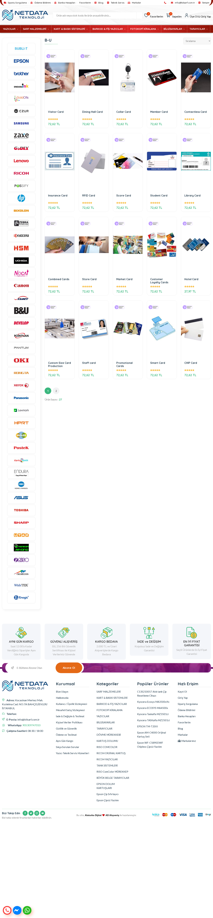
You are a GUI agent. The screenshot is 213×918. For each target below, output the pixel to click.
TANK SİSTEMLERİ (107, 765)
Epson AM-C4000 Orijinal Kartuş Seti (151, 734)
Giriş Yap (183, 697)
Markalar (136, 3)
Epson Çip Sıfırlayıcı (107, 794)
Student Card (158, 195)
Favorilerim (85, 3)
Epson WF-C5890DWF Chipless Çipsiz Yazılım (150, 744)
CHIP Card (190, 363)
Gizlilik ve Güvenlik (66, 728)
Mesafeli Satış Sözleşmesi (70, 710)
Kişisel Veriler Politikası (69, 722)
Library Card (192, 195)
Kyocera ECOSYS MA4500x (152, 707)
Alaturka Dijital (93, 815)
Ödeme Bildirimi (42, 3)
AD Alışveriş (112, 815)
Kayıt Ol (182, 691)
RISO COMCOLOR (107, 746)
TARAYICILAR (198, 28)
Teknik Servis (117, 3)
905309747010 (31, 725)
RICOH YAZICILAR (107, 759)
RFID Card (88, 195)
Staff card (89, 363)
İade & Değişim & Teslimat (70, 716)
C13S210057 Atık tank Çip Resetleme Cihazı (152, 693)
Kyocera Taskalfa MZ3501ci (153, 714)
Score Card (123, 195)
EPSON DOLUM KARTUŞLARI (106, 785)
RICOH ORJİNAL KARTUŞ (111, 753)
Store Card (89, 279)
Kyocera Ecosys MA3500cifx (153, 701)
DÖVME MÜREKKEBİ (109, 734)
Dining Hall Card (92, 111)
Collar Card (123, 111)
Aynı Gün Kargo (64, 740)
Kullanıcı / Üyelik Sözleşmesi (71, 703)
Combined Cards (58, 279)
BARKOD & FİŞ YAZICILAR (108, 28)
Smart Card (157, 363)
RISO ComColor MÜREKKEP (112, 771)
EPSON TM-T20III (147, 726)
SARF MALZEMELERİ (35, 28)
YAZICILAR (9, 28)
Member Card (159, 111)
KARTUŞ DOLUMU (107, 740)
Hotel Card (191, 279)
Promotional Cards (124, 364)
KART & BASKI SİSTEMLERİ (70, 28)
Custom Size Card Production (59, 364)
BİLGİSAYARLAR (173, 28)
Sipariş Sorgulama (17, 3)
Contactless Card (195, 111)
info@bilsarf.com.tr (184, 3)
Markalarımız (188, 740)
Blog (100, 3)
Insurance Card (57, 195)
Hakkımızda (62, 697)
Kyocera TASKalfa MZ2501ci (153, 720)
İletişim (205, 3)
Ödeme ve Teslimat (66, 734)
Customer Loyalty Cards (159, 281)
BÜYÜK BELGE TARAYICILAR (113, 777)
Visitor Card (56, 111)
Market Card (124, 279)
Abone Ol (69, 667)
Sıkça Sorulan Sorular (67, 746)
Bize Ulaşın (62, 691)
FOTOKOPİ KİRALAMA (143, 28)
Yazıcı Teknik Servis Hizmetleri (72, 753)
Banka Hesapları (66, 3)
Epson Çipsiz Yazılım (108, 800)
